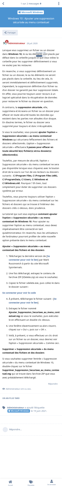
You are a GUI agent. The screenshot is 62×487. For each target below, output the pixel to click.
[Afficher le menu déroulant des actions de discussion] (59, 3)
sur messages (30, 3)
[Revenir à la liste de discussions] (3, 3)
